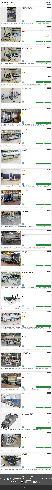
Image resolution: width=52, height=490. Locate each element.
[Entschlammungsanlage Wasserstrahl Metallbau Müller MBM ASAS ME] (11, 14)
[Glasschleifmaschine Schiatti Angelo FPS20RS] (11, 238)
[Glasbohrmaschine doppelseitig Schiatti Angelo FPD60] (11, 217)
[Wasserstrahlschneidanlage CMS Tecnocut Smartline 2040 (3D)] (11, 34)
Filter (42, 2)
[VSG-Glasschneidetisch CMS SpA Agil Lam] (11, 299)
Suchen (49, 4)
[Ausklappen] (26, 25)
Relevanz (48, 2)
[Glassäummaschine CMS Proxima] (11, 156)
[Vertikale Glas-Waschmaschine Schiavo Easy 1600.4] (11, 116)
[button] (23, 21)
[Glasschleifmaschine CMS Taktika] (11, 319)
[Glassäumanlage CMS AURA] (11, 177)
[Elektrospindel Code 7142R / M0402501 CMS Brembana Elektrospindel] (11, 421)
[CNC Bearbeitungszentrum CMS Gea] (11, 136)
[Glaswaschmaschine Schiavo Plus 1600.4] (11, 197)
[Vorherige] (1, 14)
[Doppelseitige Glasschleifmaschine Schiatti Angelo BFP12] (11, 440)
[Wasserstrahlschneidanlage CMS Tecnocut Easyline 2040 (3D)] (11, 279)
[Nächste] (20, 14)
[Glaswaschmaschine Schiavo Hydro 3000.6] (11, 380)
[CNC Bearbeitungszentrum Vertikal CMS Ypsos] (11, 95)
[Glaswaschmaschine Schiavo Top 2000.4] (11, 258)
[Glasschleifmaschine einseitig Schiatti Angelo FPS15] (11, 339)
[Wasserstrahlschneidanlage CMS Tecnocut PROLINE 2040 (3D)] (11, 400)
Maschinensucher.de (32, 487)
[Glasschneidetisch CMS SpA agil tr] (11, 460)
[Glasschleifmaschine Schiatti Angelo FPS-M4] (11, 359)
